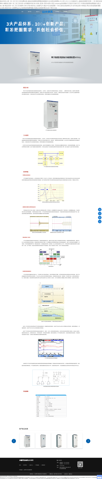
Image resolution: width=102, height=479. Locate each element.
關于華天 (29, 11)
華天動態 (57, 11)
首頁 (22, 11)
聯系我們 (65, 11)
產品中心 (38, 11)
